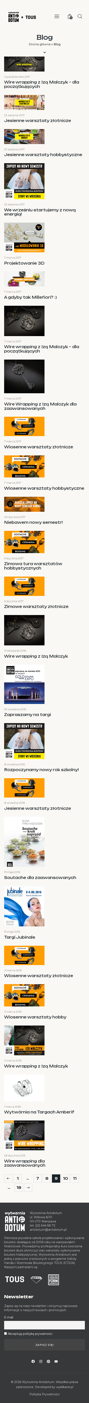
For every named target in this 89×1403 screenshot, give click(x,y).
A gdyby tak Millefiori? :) (30, 297)
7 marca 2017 (12, 257)
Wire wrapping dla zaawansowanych (24, 1163)
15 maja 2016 (12, 872)
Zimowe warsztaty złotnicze (36, 606)
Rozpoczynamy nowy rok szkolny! (41, 770)
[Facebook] (33, 1361)
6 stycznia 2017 (13, 558)
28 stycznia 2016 (14, 1155)
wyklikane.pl (64, 1387)
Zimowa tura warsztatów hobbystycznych (33, 566)
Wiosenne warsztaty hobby (35, 1017)
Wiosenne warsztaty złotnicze (38, 447)
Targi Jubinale (19, 937)
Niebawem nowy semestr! (33, 522)
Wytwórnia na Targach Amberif (39, 1112)
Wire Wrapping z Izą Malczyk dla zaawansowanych (40, 406)
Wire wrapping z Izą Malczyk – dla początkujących (41, 84)
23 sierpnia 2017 (14, 115)
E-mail (8, 1317)
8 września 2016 (14, 764)
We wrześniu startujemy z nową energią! (40, 212)
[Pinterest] (48, 1361)
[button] (56, 16)
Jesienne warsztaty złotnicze (37, 120)
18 (19, 1187)
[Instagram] (40, 1361)
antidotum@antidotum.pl (48, 1230)
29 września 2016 (15, 709)
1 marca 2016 (12, 1106)
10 (66, 1177)
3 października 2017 (17, 76)
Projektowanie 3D (24, 263)
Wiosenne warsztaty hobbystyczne (44, 488)
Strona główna (40, 44)
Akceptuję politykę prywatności (30, 1334)
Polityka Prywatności (44, 1394)
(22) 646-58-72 (45, 1225)
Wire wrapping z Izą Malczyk (36, 656)
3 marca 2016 (13, 970)
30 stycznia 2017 (14, 517)
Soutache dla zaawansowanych (40, 877)
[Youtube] (56, 1361)
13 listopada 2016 (15, 650)
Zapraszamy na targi (27, 715)
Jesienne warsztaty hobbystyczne (43, 155)
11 (76, 1177)
